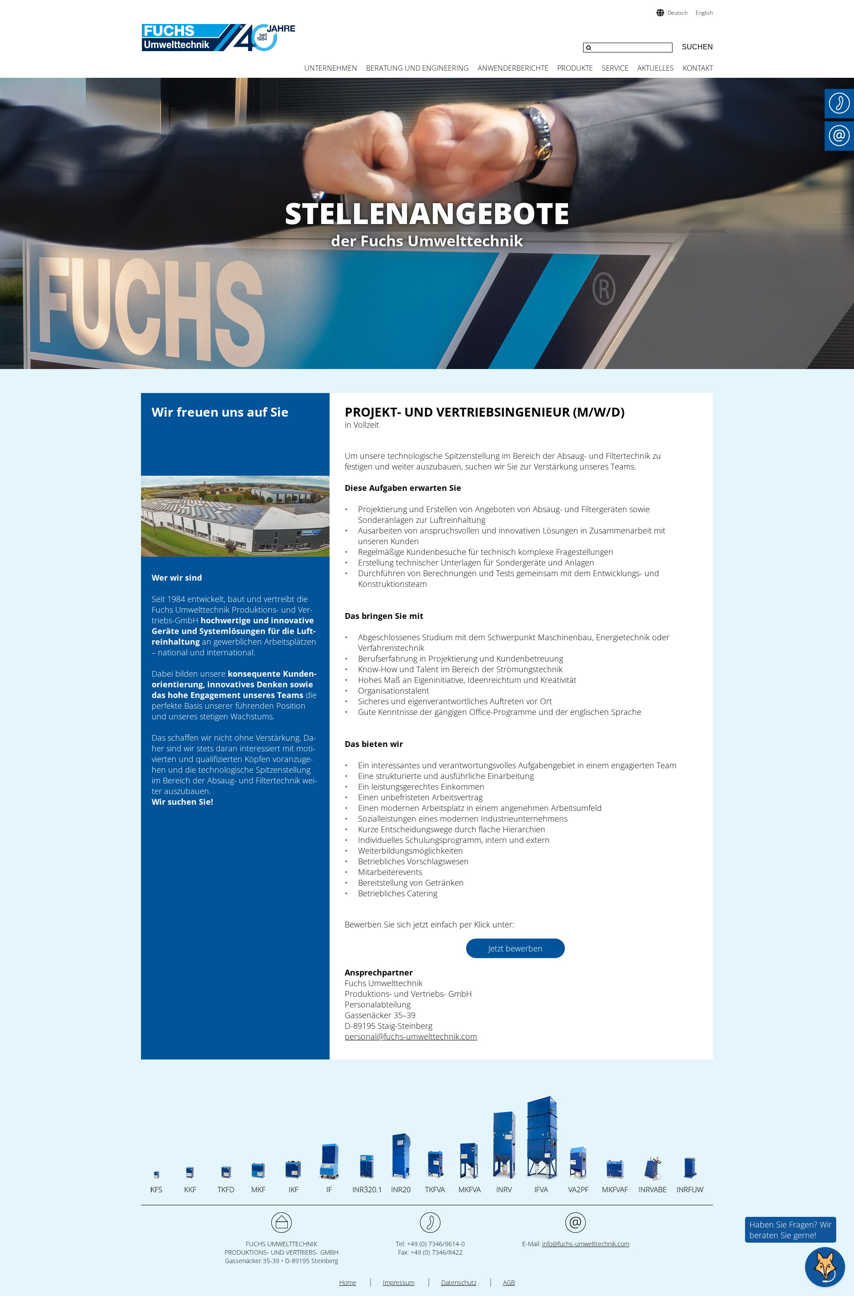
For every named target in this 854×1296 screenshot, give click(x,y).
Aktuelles (655, 68)
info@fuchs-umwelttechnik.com (585, 1244)
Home (347, 1282)
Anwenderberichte (513, 68)
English (704, 12)
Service (615, 68)
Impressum (399, 1282)
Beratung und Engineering (417, 68)
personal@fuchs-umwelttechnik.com (411, 1036)
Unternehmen (330, 68)
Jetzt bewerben (515, 948)
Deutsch (678, 12)
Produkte (575, 68)
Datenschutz (458, 1282)
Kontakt (698, 68)
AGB (509, 1282)
